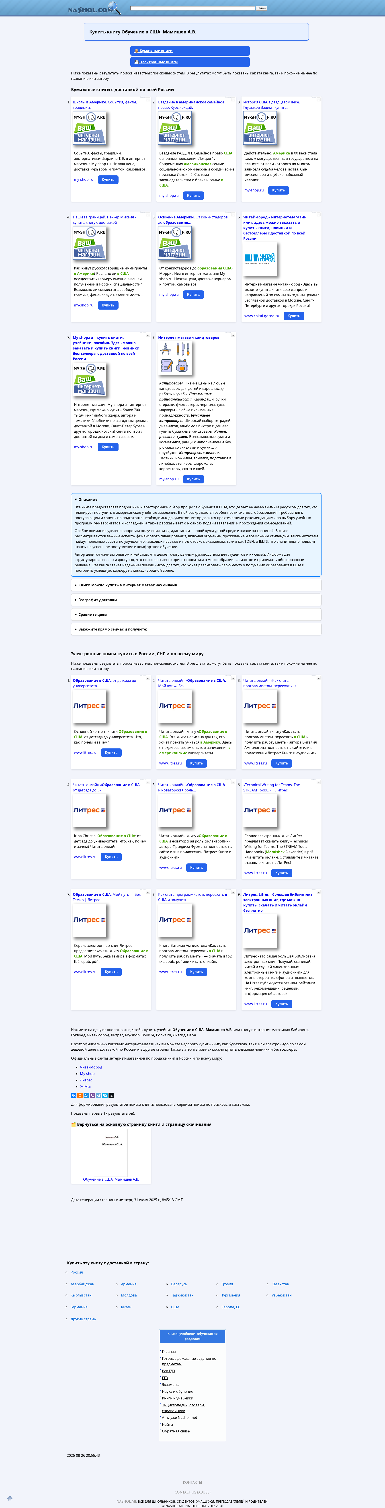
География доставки (97, 599)
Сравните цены (92, 614)
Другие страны (83, 1319)
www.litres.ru (85, 752)
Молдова (129, 1295)
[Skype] (105, 1095)
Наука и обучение (177, 1391)
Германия (79, 1307)
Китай (126, 1307)
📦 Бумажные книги (153, 50)
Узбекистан (282, 1295)
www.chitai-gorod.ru (261, 315)
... (148, 99)
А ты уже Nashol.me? (179, 1417)
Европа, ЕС (230, 1307)
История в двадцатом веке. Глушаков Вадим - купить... (271, 105)
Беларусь (179, 1284)
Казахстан (280, 1284)
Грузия (227, 1284)
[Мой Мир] (86, 1095)
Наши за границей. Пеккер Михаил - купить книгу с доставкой (104, 220)
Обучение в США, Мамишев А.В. (111, 1179)
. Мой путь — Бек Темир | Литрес (107, 897)
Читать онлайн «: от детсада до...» (107, 787)
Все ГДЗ (168, 1370)
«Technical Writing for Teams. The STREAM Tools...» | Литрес (271, 787)
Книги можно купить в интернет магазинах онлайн (127, 585)
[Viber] (92, 1095)
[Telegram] (98, 1095)
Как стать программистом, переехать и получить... (192, 897)
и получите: (112, 629)
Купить (108, 179)
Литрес (86, 1080)
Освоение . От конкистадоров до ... (193, 220)
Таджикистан (182, 1295)
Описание (87, 499)
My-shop (87, 1073)
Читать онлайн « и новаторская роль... (191, 787)
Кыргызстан (81, 1295)
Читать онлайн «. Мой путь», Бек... (192, 683)
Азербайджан (82, 1284)
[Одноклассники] (80, 1095)
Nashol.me (127, 1501)
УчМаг (85, 1086)
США (175, 1307)
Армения (129, 1284)
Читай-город (91, 1067)
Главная (169, 1351)
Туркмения (230, 1295)
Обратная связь (176, 1431)
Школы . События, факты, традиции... (105, 105)
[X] (111, 1095)
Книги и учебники (177, 1398)
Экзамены (170, 1384)
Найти (167, 1424)
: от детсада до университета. (104, 683)
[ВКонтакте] (73, 1095)
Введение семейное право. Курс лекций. (191, 105)
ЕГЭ (165, 1377)
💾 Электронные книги (156, 62)
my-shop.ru (83, 179)
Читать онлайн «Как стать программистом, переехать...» (269, 683)
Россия (77, 1272)
